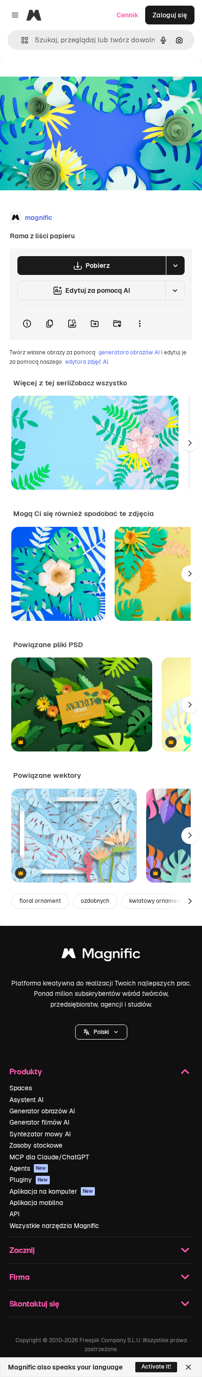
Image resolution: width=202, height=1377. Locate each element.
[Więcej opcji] (139, 323)
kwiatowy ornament (155, 901)
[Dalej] (189, 443)
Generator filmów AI (39, 1122)
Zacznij (22, 1250)
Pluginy (28, 1179)
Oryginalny (65, 80)
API (14, 1214)
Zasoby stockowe (35, 1145)
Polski (101, 1032)
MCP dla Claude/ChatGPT (49, 1157)
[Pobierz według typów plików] (175, 265)
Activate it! (156, 1366)
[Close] (188, 1367)
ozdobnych (95, 901)
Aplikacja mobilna (36, 1202)
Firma (19, 1277)
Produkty (25, 1071)
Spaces (20, 1088)
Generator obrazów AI (42, 1111)
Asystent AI (26, 1099)
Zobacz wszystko (99, 383)
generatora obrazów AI (129, 352)
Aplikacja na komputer (51, 1191)
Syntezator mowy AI (40, 1134)
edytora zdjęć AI (86, 362)
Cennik (128, 15)
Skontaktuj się (34, 1303)
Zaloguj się (170, 15)
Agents (27, 1168)
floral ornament (40, 901)
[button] (101, 1032)
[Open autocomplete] (21, 40)
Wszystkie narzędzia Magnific (54, 1225)
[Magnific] (101, 955)
